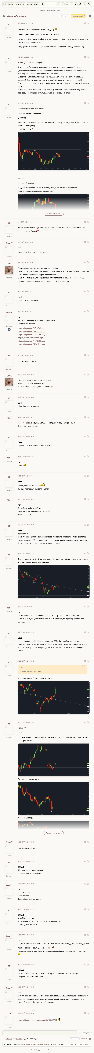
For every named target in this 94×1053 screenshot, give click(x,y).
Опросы (21, 4)
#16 (19, 499)
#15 (19, 476)
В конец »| (84, 1038)
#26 (19, 909)
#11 (19, 397)
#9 (19, 355)
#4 (19, 222)
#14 (19, 457)
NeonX (23, 1044)
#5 (19, 242)
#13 (19, 436)
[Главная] (35, 10)
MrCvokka (44, 1044)
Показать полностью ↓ (53, 213)
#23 (19, 842)
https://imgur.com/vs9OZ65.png (31, 341)
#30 (19, 1013)
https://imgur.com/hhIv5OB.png (31, 338)
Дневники (42, 11)
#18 (19, 553)
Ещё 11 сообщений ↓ (40, 1033)
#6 (19, 262)
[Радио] (84, 4)
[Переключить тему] (76, 4)
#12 (19, 417)
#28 (19, 965)
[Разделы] (90, 16)
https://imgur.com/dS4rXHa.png (31, 344)
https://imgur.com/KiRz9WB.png (31, 335)
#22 (19, 722)
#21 (19, 661)
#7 (19, 291)
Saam (39, 1044)
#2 (19, 57)
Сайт (71, 4)
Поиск (58, 4)
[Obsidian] (85, 23)
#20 (19, 632)
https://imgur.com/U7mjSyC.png (31, 328)
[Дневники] (4, 16)
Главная (10, 4)
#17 (19, 525)
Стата (63, 4)
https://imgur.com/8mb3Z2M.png (32, 331)
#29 (19, 987)
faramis (33, 1044)
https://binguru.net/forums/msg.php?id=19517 (37, 1020)
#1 (19, 23)
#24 (19, 861)
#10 (19, 375)
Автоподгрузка (87, 1033)
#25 (19, 884)
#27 (19, 935)
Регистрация (34, 4)
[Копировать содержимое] (88, 23)
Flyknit (28, 1044)
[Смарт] (43, 4)
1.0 (67, 4)
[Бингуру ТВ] (89, 4)
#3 (19, 103)
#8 (19, 311)
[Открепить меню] (80, 4)
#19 (19, 607)
